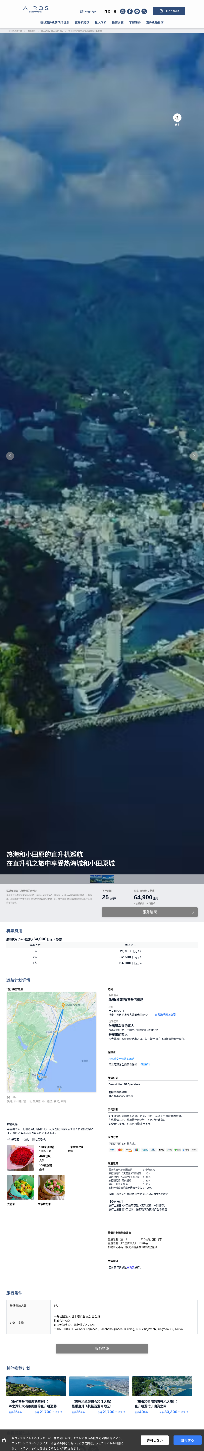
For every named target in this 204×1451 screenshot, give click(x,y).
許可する (187, 1440)
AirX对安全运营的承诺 (121, 1058)
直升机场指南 (155, 22)
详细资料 (144, 1064)
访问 (110, 989)
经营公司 (113, 1077)
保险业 (112, 1052)
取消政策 (113, 1163)
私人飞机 (100, 22)
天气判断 (113, 1109)
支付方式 (113, 1137)
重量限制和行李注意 (119, 1232)
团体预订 (113, 1260)
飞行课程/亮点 (14, 989)
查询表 (130, 1267)
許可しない (155, 1440)
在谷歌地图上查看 (165, 1014)
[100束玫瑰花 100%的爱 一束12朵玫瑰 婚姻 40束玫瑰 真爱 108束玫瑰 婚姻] (20, 1157)
